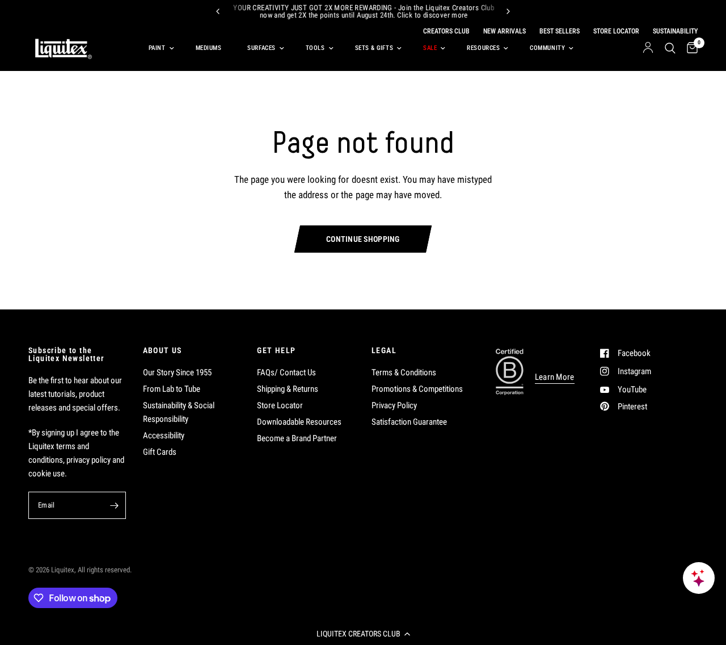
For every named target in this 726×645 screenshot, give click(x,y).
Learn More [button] (555, 377)
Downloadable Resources (299, 422)
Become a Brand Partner (297, 438)
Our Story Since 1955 (177, 372)
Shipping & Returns (287, 389)
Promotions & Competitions (417, 389)
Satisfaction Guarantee (409, 422)
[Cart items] (689, 48)
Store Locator (280, 405)
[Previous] (218, 11)
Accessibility (163, 435)
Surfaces (261, 48)
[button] (363, 633)
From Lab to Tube (171, 389)
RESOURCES (483, 48)
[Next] (508, 11)
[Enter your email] (114, 505)
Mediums (209, 48)
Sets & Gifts (374, 48)
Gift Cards (159, 452)
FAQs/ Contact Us (286, 372)
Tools (315, 48)
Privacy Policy (394, 405)
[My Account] (648, 48)
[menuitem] (159, 48)
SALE (430, 48)
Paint (157, 48)
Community (547, 48)
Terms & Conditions (404, 372)
